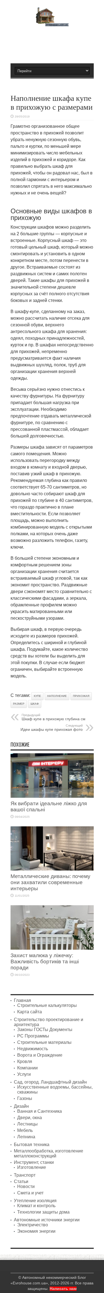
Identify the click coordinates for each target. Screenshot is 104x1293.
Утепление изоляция (35, 1200)
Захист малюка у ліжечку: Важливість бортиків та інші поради (45, 961)
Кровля (24, 1061)
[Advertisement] (55, 42)
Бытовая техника (31, 1144)
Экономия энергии (36, 1231)
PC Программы (33, 1036)
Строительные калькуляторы (47, 1005)
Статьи (21, 1181)
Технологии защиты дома (43, 1212)
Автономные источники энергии (47, 1219)
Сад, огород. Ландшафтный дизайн (50, 1082)
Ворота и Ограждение (39, 1055)
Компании (27, 1068)
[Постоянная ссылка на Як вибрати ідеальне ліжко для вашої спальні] (52, 796)
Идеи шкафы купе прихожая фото (52, 728)
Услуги (24, 1074)
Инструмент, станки (34, 1162)
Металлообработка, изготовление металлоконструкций (48, 1153)
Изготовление (31, 1167)
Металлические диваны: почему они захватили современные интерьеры (50, 882)
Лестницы (27, 1124)
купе (37, 695)
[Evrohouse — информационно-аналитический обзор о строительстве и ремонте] (52, 22)
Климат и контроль (36, 1205)
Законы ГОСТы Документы (44, 1029)
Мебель (25, 1130)
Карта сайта (29, 1011)
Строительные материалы (44, 1042)
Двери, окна (29, 1117)
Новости (26, 1186)
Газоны (24, 1098)
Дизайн (21, 1106)
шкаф (35, 703)
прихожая (81, 695)
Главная (22, 1000)
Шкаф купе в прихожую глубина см (53, 717)
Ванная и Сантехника (39, 1111)
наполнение (57, 695)
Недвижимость (32, 1048)
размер (18, 703)
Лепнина (26, 1136)
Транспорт (24, 1175)
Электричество (32, 1224)
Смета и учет (30, 1193)
